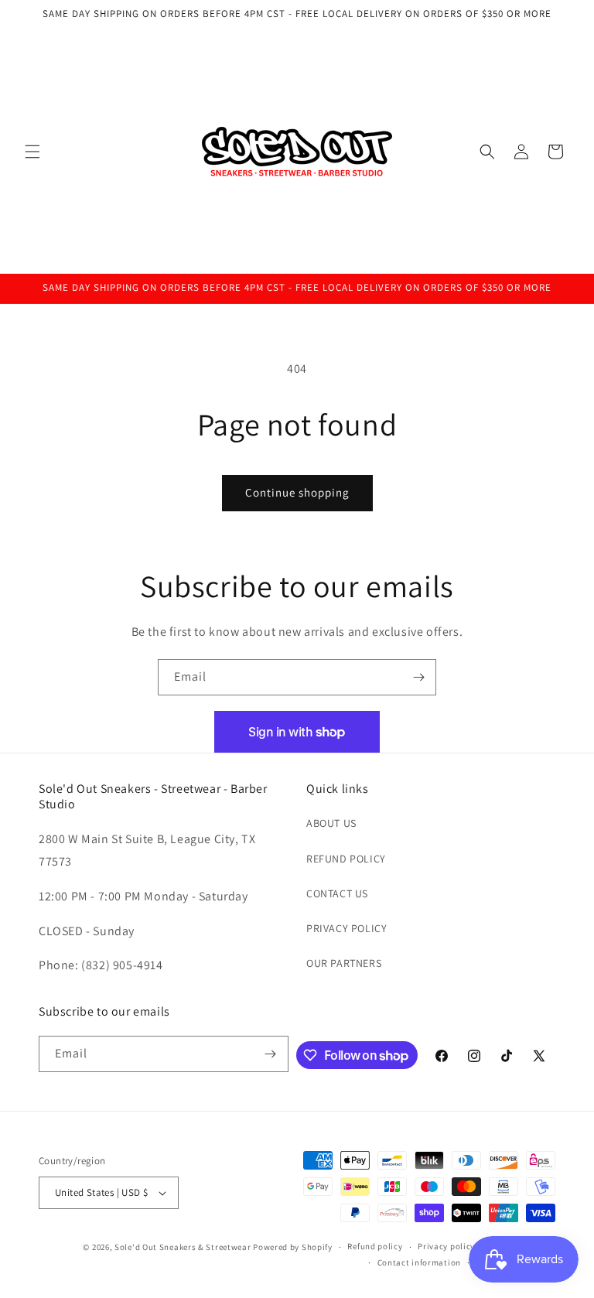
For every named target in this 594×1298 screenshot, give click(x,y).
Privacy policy (446, 1246)
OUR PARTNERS (343, 963)
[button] (32, 152)
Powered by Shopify (293, 1247)
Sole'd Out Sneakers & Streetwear (182, 1247)
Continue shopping (297, 492)
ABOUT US (331, 823)
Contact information (419, 1262)
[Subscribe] (418, 677)
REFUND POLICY (346, 859)
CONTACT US (337, 893)
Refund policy (374, 1246)
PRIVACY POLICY (346, 928)
